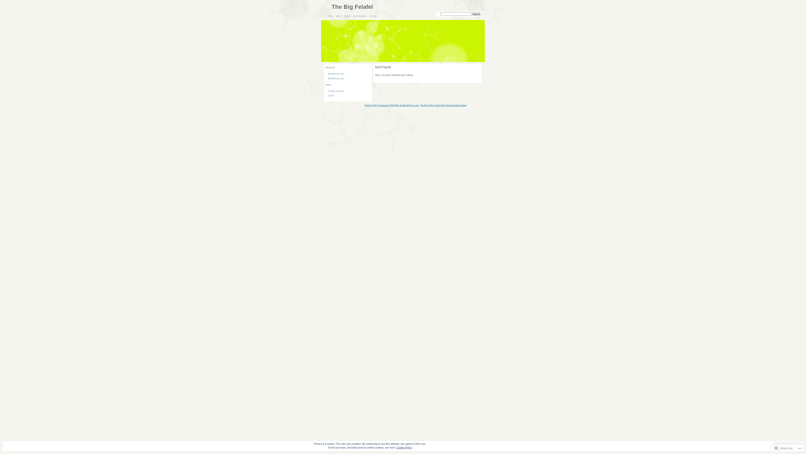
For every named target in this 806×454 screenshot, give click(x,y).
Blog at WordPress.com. (407, 105)
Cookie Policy (404, 447)
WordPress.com (336, 74)
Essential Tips (359, 16)
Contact (373, 16)
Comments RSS (386, 105)
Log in (331, 95)
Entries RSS (371, 105)
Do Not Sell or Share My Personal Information (443, 105)
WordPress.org (335, 78)
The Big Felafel (352, 7)
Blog (331, 16)
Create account (336, 91)
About (339, 16)
